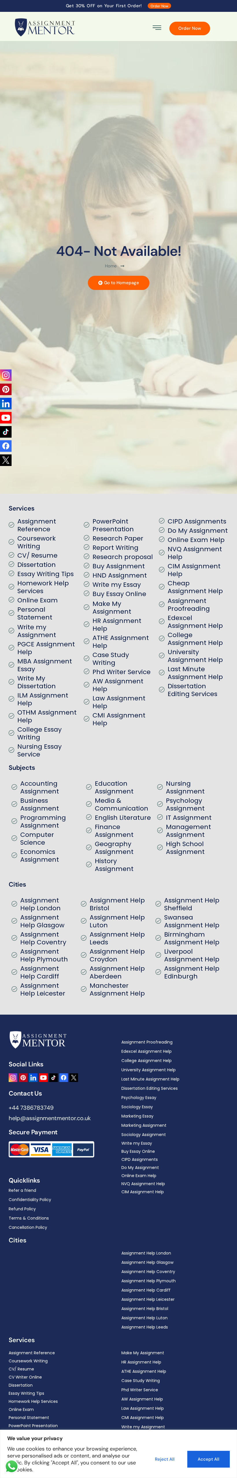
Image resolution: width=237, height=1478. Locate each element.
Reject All (165, 1459)
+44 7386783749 (31, 1107)
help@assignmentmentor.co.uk (50, 1118)
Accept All (208, 1459)
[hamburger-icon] (157, 28)
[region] (118, 1454)
